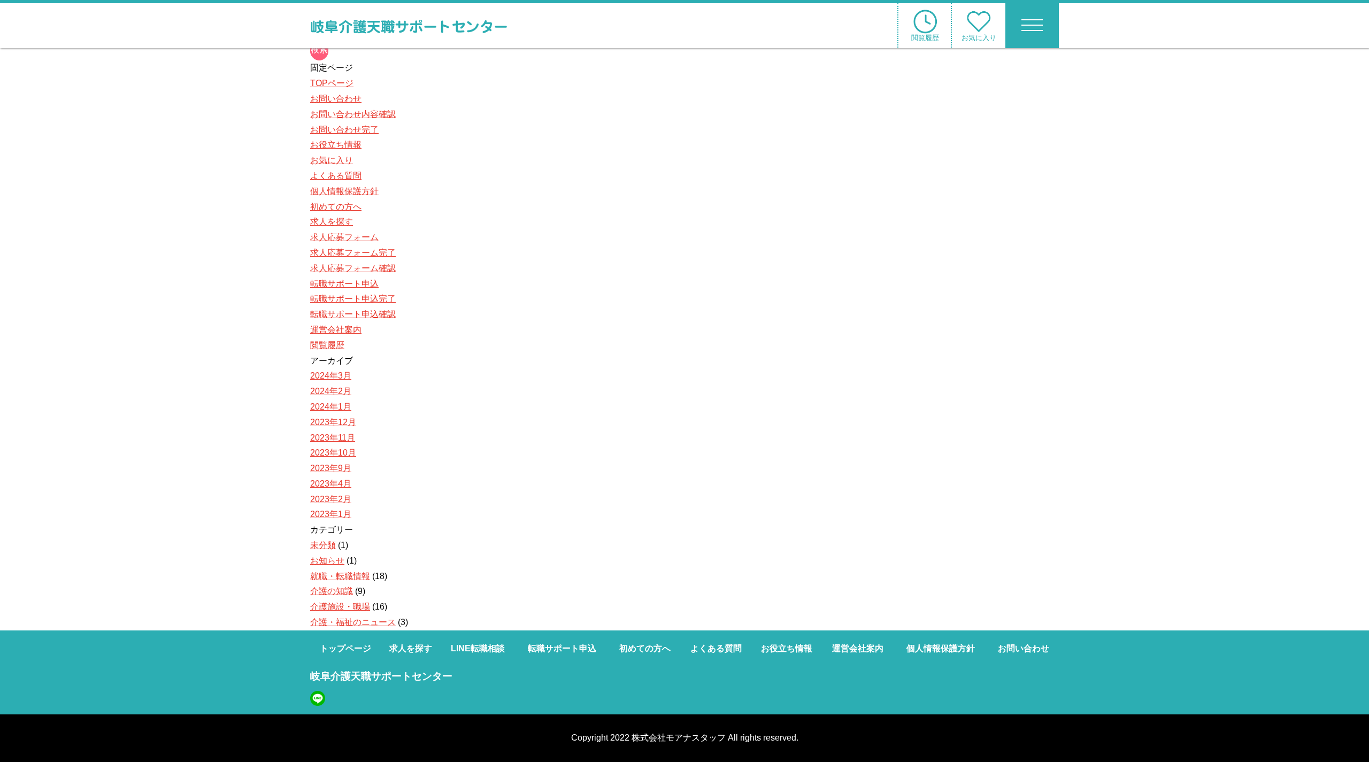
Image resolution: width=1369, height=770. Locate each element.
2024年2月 (330, 391)
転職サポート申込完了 (353, 298)
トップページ (345, 648)
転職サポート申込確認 (353, 314)
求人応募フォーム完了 (353, 252)
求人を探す (331, 221)
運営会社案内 (336, 329)
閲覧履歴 (327, 345)
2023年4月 (330, 483)
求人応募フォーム (344, 237)
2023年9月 (330, 468)
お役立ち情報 (336, 144)
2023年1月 (330, 514)
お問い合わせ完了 (344, 129)
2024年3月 (330, 375)
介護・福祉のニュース (353, 622)
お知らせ (327, 560)
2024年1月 (330, 406)
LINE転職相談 (478, 648)
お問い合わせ (336, 98)
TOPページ (331, 83)
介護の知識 (331, 591)
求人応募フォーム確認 (353, 268)
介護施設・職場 (340, 606)
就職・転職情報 (340, 576)
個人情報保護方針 (344, 191)
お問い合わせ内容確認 (353, 114)
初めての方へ (336, 206)
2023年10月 (333, 452)
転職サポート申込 (344, 283)
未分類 (323, 545)
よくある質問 (336, 175)
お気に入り (331, 160)
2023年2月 (330, 499)
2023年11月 (332, 437)
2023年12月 (333, 422)
